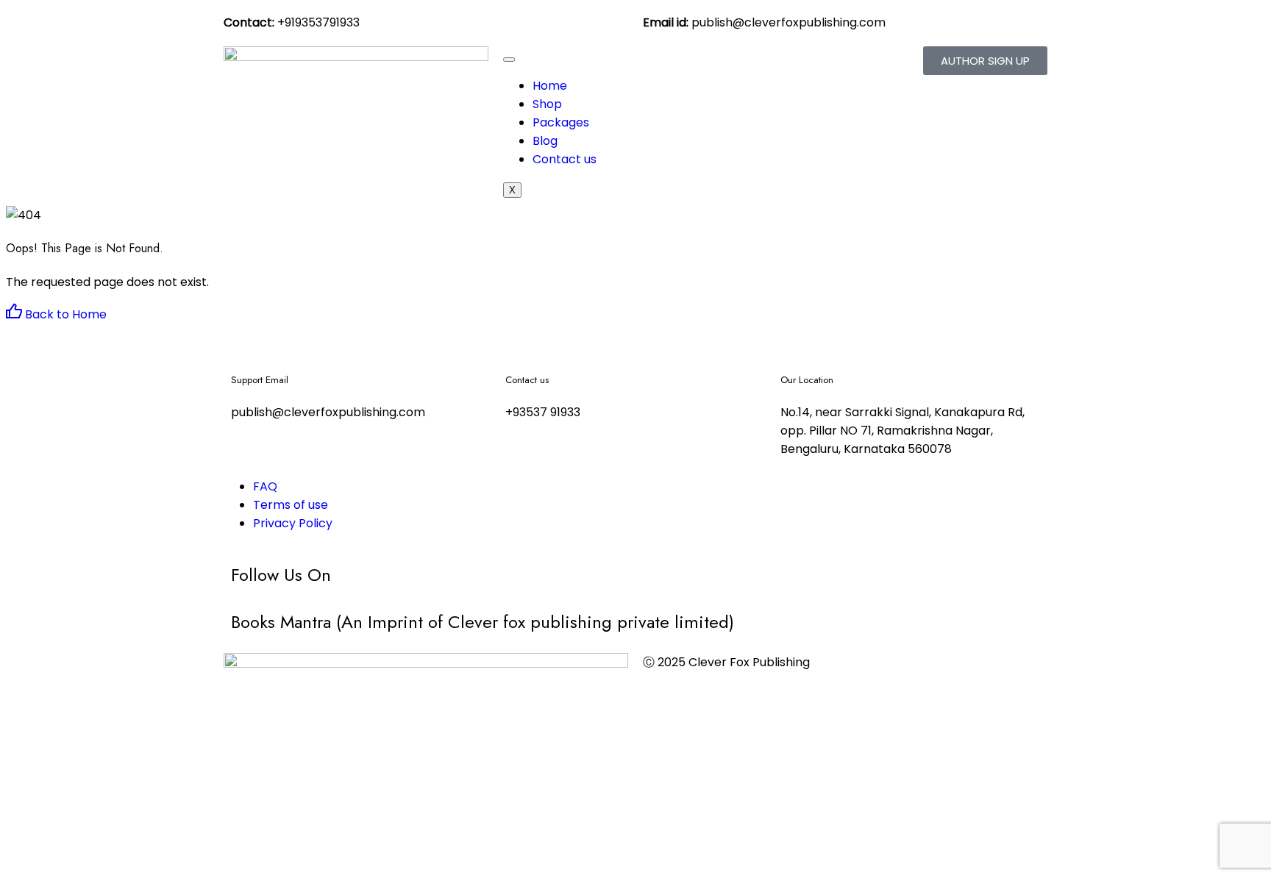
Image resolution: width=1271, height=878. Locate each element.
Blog (545, 140)
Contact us (565, 159)
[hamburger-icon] (509, 59)
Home (550, 85)
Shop (547, 104)
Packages (561, 122)
